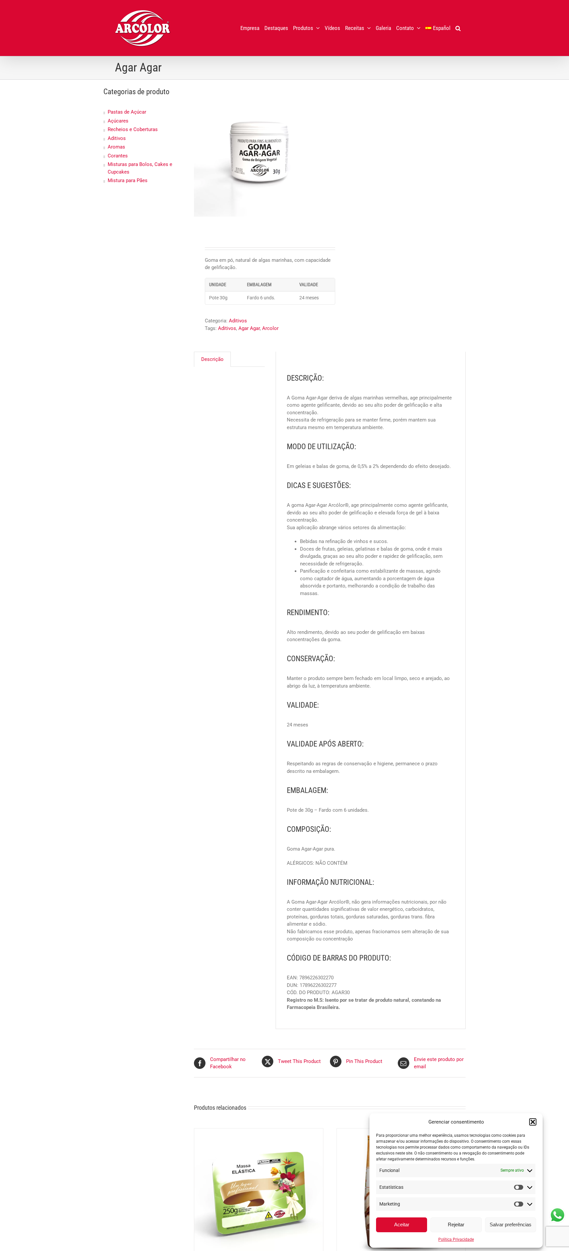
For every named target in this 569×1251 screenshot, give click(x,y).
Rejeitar (456, 1224)
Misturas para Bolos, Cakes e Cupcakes (140, 168)
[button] (532, 1122)
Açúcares (118, 121)
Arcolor (270, 328)
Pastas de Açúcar (127, 112)
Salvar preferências (510, 1224)
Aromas (116, 147)
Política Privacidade (456, 1239)
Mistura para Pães (128, 180)
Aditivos (238, 321)
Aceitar (401, 1224)
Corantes (118, 156)
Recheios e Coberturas (133, 129)
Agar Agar (249, 328)
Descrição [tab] (212, 359)
